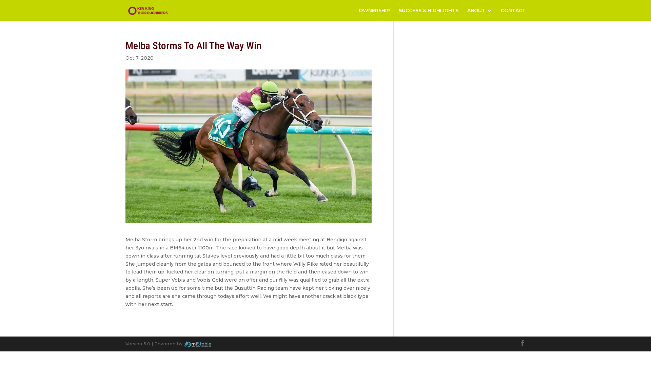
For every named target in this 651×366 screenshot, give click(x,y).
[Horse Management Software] (197, 343)
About (476, 11)
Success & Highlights (428, 11)
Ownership (374, 11)
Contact (513, 11)
